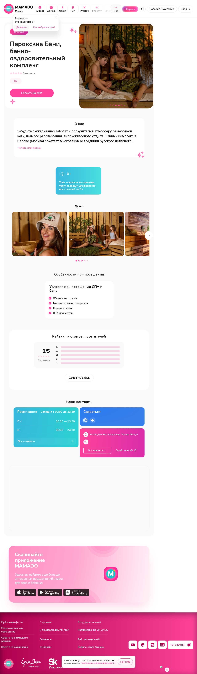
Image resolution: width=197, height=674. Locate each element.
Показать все (26, 441)
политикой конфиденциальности (98, 663)
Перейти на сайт (31, 93)
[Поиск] (142, 9)
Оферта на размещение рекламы (14, 639)
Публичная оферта (12, 622)
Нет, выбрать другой (44, 27)
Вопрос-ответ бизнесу (91, 647)
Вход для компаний (89, 622)
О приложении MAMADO (54, 629)
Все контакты (95, 450)
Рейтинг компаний (89, 639)
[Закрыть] (56, 17)
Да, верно (21, 27)
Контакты (45, 647)
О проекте (45, 622)
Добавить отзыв (79, 377)
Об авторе (45, 639)
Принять (125, 662)
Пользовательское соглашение (12, 630)
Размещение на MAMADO (93, 629)
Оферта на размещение (14, 647)
